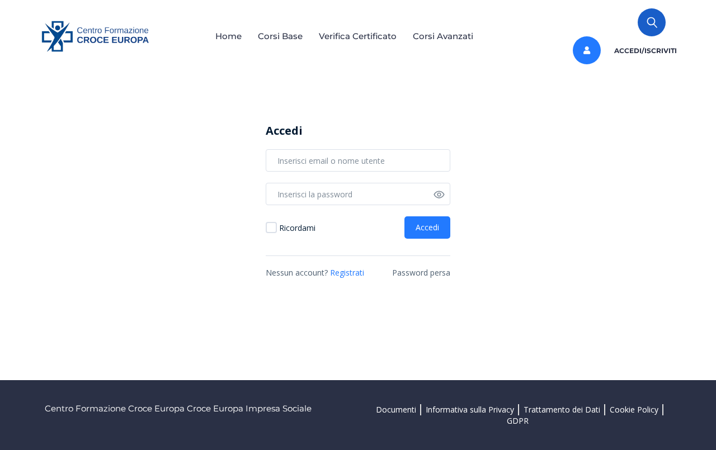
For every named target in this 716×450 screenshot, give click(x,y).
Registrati (347, 272)
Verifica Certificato (358, 36)
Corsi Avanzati (443, 36)
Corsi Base (280, 36)
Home (228, 36)
